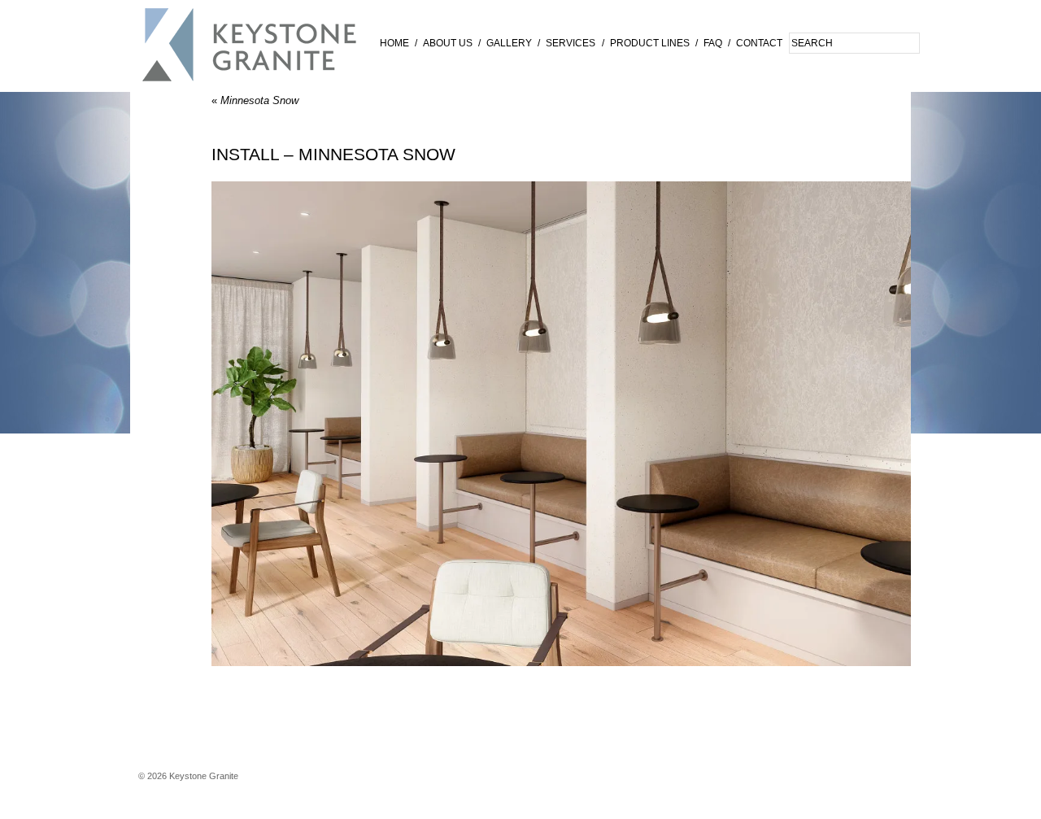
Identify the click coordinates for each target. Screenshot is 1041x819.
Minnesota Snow (254, 100)
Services (570, 43)
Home (394, 43)
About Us (448, 43)
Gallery (509, 43)
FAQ (712, 43)
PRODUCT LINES (650, 43)
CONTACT (759, 43)
